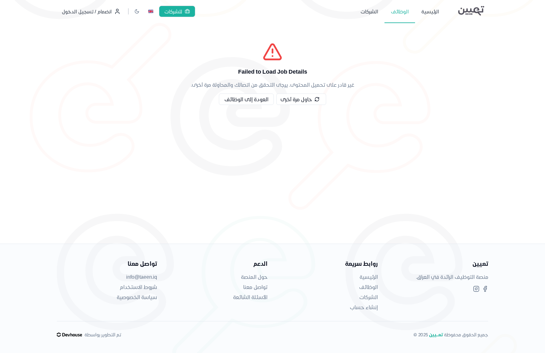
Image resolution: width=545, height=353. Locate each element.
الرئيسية (369, 277)
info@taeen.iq (141, 277)
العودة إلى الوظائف (246, 99)
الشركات (368, 297)
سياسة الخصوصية (137, 297)
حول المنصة (254, 277)
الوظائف (368, 287)
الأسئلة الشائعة (250, 297)
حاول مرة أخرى (296, 99)
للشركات (173, 11)
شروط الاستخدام (138, 287)
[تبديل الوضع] (137, 11)
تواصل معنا (255, 287)
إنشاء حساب (364, 307)
